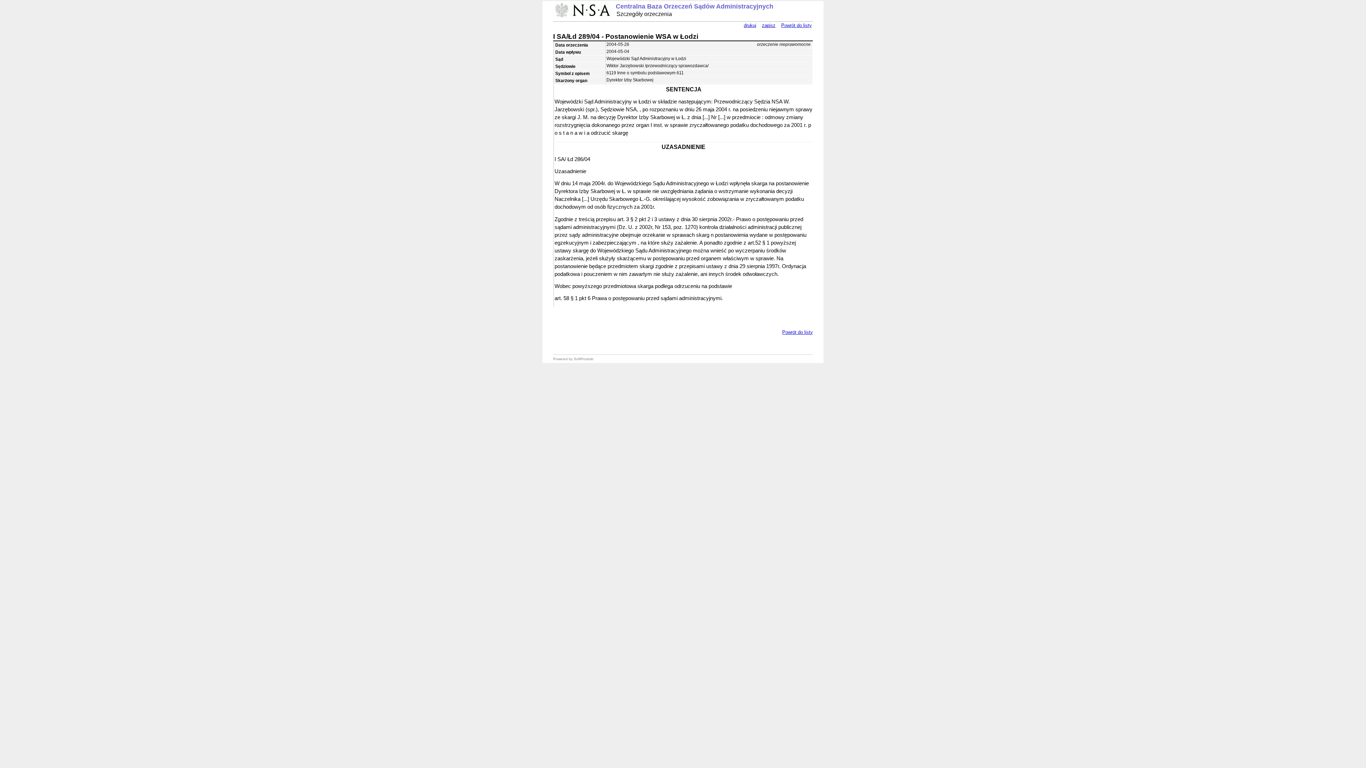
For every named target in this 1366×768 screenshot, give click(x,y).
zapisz (768, 25)
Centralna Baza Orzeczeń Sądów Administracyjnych (694, 6)
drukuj (750, 25)
